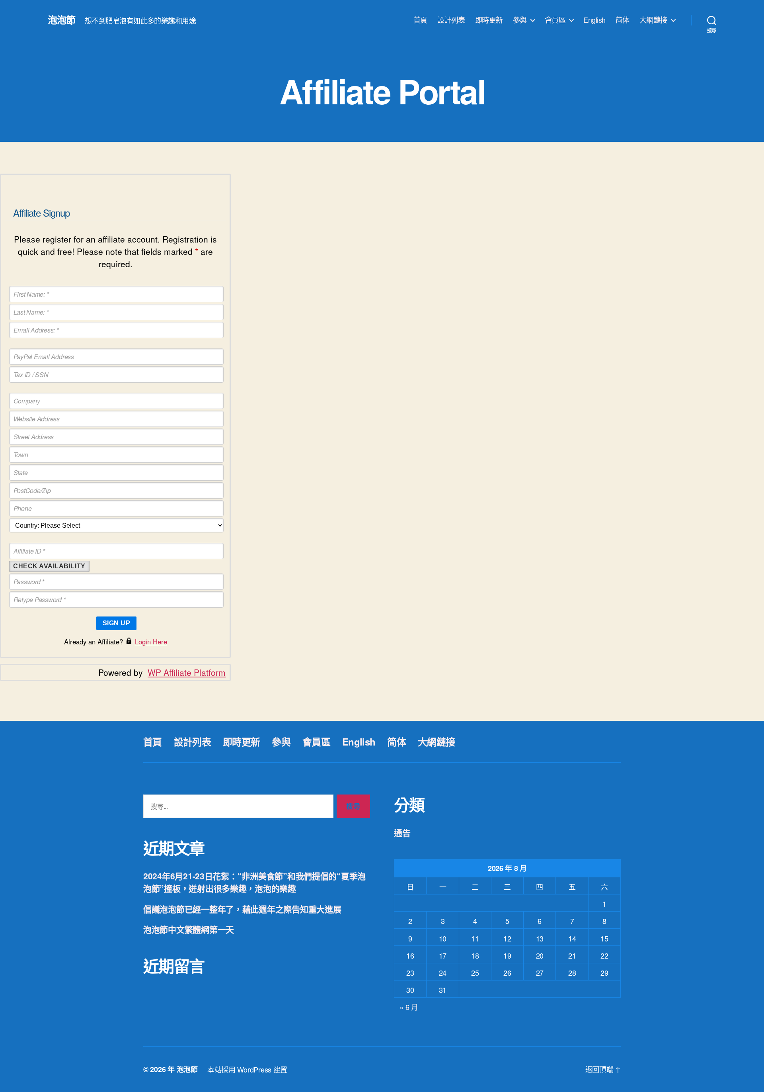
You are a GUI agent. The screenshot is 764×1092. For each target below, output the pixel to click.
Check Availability (49, 566)
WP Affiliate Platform (187, 672)
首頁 (420, 20)
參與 (520, 20)
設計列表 (451, 20)
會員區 (555, 20)
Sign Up (117, 623)
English (594, 20)
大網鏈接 (653, 20)
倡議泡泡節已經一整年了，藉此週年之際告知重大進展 (242, 909)
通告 (402, 832)
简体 (623, 20)
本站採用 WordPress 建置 (247, 1069)
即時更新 (489, 20)
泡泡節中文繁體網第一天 (188, 929)
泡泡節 (61, 19)
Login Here (151, 641)
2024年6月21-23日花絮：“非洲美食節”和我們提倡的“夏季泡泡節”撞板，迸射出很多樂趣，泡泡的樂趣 (254, 882)
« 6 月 (409, 1007)
